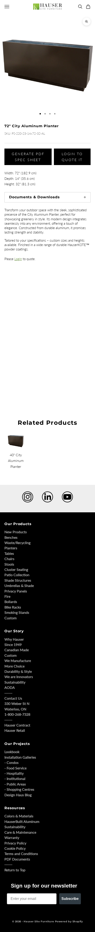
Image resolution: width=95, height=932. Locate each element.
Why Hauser (14, 639)
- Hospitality (14, 773)
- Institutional (14, 778)
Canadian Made (16, 650)
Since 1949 (13, 644)
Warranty (11, 837)
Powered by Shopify (69, 921)
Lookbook (11, 752)
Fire (7, 596)
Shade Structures (17, 580)
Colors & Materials (18, 816)
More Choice (14, 666)
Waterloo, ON (15, 709)
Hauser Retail (14, 730)
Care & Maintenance (20, 832)
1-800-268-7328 (17, 714)
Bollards (10, 601)
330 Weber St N (16, 703)
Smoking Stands (16, 612)
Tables (9, 553)
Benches (10, 537)
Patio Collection (16, 575)
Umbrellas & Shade (19, 585)
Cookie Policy (15, 848)
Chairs (9, 559)
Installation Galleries (20, 757)
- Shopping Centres (19, 789)
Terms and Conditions (21, 853)
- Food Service (15, 768)
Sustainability (14, 682)
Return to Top (14, 870)
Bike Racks (12, 607)
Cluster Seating (16, 569)
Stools (9, 564)
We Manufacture (17, 660)
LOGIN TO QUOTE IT (72, 157)
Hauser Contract (17, 725)
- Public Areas (15, 784)
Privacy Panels (15, 591)
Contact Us (13, 698)
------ (8, 693)
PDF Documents (17, 859)
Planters (10, 548)
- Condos (11, 762)
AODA (9, 687)
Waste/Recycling (17, 542)
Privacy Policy (15, 843)
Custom (10, 618)
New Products (15, 532)
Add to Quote (10, 385)
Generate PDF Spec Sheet (28, 157)
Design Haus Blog (18, 795)
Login (18, 259)
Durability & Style (18, 671)
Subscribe (70, 899)
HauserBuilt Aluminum (21, 821)
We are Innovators (18, 677)
